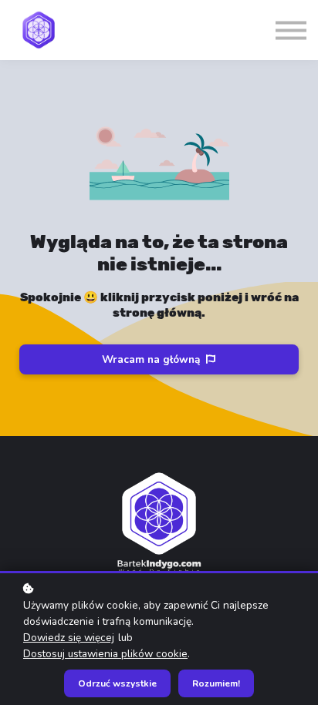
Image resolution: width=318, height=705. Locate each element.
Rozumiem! (216, 683)
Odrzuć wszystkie (117, 683)
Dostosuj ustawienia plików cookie (105, 653)
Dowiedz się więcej (68, 637)
